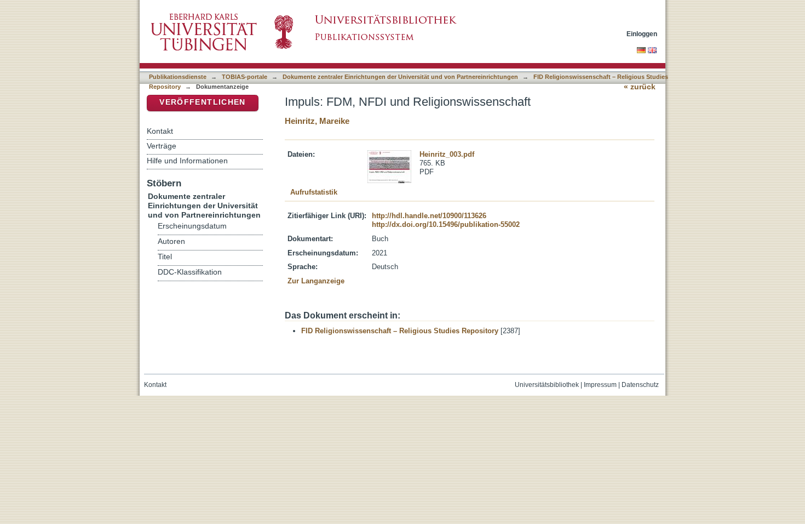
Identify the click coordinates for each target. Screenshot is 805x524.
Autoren (171, 241)
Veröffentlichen (202, 102)
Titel (165, 257)
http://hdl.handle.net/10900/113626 (429, 216)
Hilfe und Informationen (187, 160)
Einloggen (641, 33)
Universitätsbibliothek (547, 385)
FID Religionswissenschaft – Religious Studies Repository (399, 331)
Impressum (600, 385)
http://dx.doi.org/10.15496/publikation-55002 (446, 224)
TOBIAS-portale (244, 76)
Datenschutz (640, 385)
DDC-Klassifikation (190, 272)
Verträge (161, 145)
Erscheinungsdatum (192, 226)
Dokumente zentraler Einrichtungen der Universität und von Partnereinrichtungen (400, 76)
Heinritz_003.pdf (446, 154)
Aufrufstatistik (313, 192)
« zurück (640, 87)
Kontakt (160, 131)
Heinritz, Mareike (317, 121)
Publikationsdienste (177, 76)
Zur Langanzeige (316, 281)
